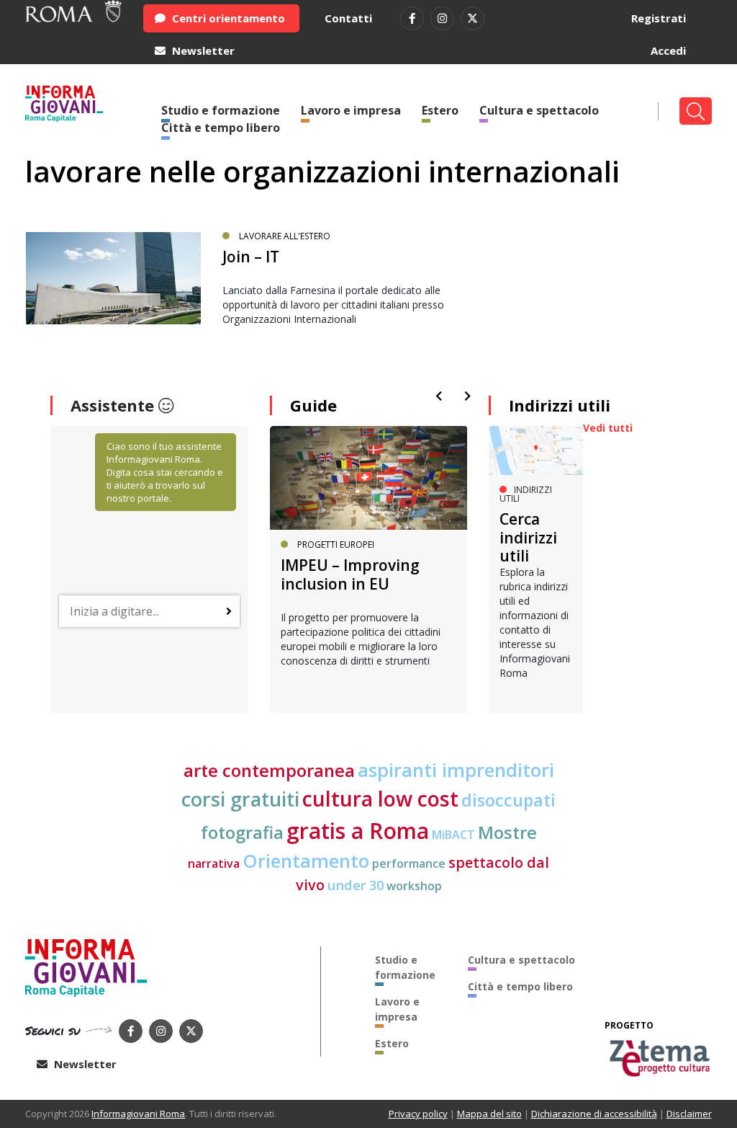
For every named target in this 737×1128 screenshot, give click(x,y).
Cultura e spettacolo (539, 110)
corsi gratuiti (240, 799)
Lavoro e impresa (351, 110)
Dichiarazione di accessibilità (594, 1113)
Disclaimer (689, 1113)
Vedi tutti (608, 428)
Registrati (658, 18)
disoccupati (508, 800)
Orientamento (306, 860)
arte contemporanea (269, 770)
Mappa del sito (489, 1113)
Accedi (668, 50)
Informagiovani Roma (138, 1113)
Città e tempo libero (220, 128)
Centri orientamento (227, 18)
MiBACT (453, 835)
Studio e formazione (405, 967)
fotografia (242, 832)
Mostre (507, 832)
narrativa (214, 863)
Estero (440, 110)
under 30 (355, 885)
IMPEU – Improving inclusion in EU (350, 574)
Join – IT (250, 257)
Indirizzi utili (559, 405)
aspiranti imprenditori (456, 770)
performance (409, 863)
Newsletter (202, 50)
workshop (414, 886)
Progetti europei (335, 544)
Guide (313, 405)
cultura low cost (380, 798)
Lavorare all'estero (284, 236)
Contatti (348, 18)
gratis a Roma (357, 830)
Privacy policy (418, 1113)
